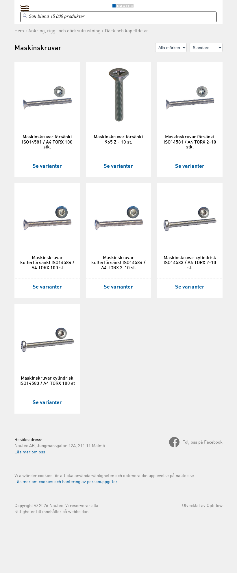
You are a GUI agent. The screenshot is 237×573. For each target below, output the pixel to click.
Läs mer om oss (29, 452)
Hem (19, 31)
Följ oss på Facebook (202, 442)
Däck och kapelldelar (126, 31)
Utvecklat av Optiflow (202, 506)
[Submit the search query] (25, 15)
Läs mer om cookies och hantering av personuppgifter (65, 482)
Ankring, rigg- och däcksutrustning (64, 31)
